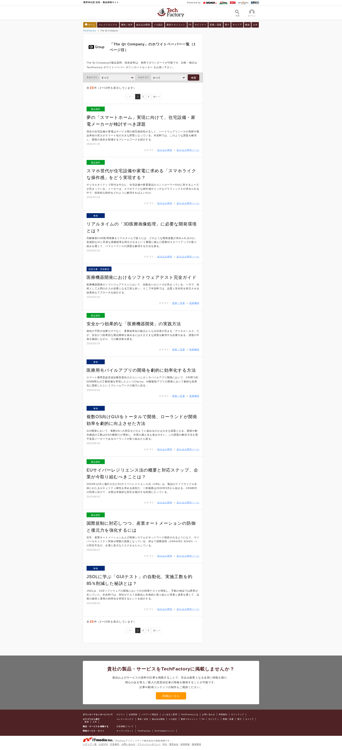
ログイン (120, 714)
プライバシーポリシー (149, 744)
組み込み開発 (143, 24)
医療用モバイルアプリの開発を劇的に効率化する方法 (141, 370)
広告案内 (114, 744)
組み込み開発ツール (188, 150)
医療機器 (194, 303)
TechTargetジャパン (164, 731)
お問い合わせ (208, 714)
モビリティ (200, 24)
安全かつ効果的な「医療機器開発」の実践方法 (134, 323)
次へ (155, 96)
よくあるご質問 (169, 714)
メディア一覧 (90, 744)
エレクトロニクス (108, 24)
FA (190, 24)
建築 (247, 24)
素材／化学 (127, 24)
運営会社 (173, 744)
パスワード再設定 (150, 714)
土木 (255, 24)
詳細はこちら (171, 695)
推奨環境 (196, 744)
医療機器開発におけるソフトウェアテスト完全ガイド (142, 277)
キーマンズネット (125, 731)
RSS (165, 744)
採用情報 (185, 744)
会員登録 (133, 714)
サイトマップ (237, 714)
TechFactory (89, 31)
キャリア (237, 24)
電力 (227, 24)
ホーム (91, 24)
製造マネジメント (176, 24)
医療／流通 (215, 24)
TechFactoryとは (189, 714)
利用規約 (223, 714)
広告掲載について (125, 726)
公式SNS (103, 744)
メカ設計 (158, 24)
